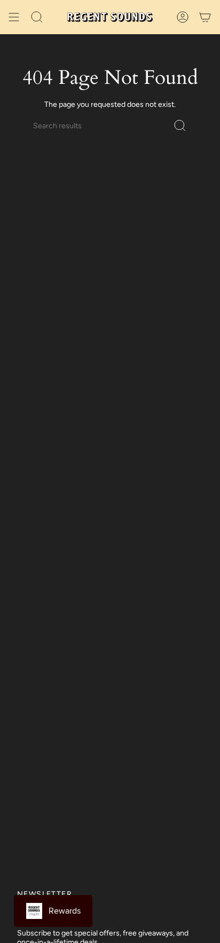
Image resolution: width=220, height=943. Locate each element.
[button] (37, 17)
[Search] (179, 126)
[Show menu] (14, 17)
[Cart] (205, 17)
